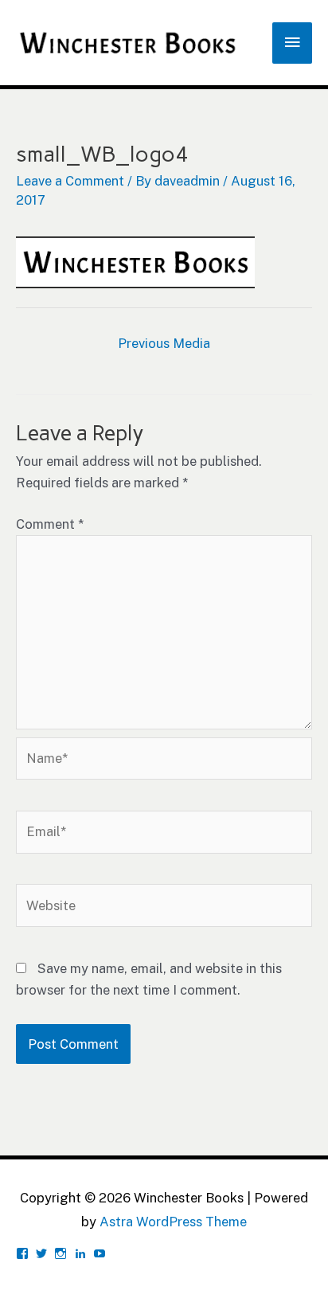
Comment (50, 524)
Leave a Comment (70, 181)
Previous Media (164, 343)
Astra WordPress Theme (173, 1222)
